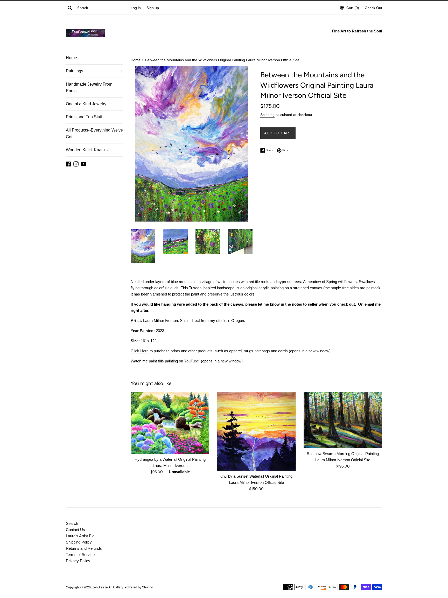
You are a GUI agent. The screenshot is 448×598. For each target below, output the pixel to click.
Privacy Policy (78, 561)
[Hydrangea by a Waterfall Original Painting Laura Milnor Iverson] (170, 423)
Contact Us (75, 529)
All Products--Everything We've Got (94, 133)
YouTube (191, 361)
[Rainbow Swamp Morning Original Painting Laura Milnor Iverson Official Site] (343, 420)
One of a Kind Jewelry (86, 104)
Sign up (152, 8)
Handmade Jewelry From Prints (89, 87)
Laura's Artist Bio (80, 536)
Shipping (267, 115)
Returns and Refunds (84, 548)
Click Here (140, 351)
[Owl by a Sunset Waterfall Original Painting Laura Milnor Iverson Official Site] (256, 431)
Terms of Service (80, 554)
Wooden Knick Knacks (87, 150)
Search (72, 523)
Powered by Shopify (138, 587)
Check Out (373, 8)
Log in (136, 8)
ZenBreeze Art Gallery (107, 587)
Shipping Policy (79, 542)
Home (71, 58)
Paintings (94, 71)
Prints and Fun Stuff (84, 117)
